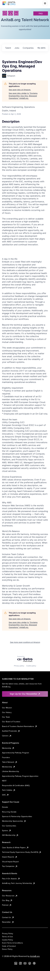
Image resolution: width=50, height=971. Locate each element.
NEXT (4, 780)
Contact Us (6, 917)
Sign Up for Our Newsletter (23, 693)
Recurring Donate (9, 812)
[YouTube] (25, 963)
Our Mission (7, 707)
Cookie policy (31, 666)
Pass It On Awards (9, 878)
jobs (16, 48)
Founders (6, 757)
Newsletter (6, 922)
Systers (5, 830)
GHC (4, 795)
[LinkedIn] (16, 13)
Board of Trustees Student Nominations (18, 726)
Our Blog (5, 900)
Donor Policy (7, 949)
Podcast (5, 905)
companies (28, 48)
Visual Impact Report (10, 861)
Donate (5, 807)
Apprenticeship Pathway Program (15, 752)
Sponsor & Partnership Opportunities (17, 816)
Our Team (6, 717)
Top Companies (8, 866)
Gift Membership (8, 835)
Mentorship (6, 748)
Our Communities (9, 825)
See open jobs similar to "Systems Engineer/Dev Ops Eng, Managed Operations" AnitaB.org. (23, 95)
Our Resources (8, 895)
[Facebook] (10, 13)
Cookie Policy (7, 939)
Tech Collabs (7, 790)
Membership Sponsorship (12, 821)
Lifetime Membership (10, 771)
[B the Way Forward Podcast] (34, 963)
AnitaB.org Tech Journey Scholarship (17, 883)
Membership (7, 766)
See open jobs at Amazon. (20, 90)
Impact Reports (8, 857)
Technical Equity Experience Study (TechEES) (20, 852)
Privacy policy (19, 666)
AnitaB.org (35, 956)
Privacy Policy (7, 933)
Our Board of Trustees (11, 721)
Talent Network (8, 762)
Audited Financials (9, 731)
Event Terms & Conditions (12, 943)
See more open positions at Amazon (25, 642)
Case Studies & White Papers (14, 847)
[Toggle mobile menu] (45, 3)
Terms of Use (7, 936)
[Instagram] (5, 13)
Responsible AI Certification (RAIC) (16, 785)
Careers (5, 735)
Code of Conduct (9, 946)
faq (41, 13)
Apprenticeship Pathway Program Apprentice (20, 776)
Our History (7, 712)
